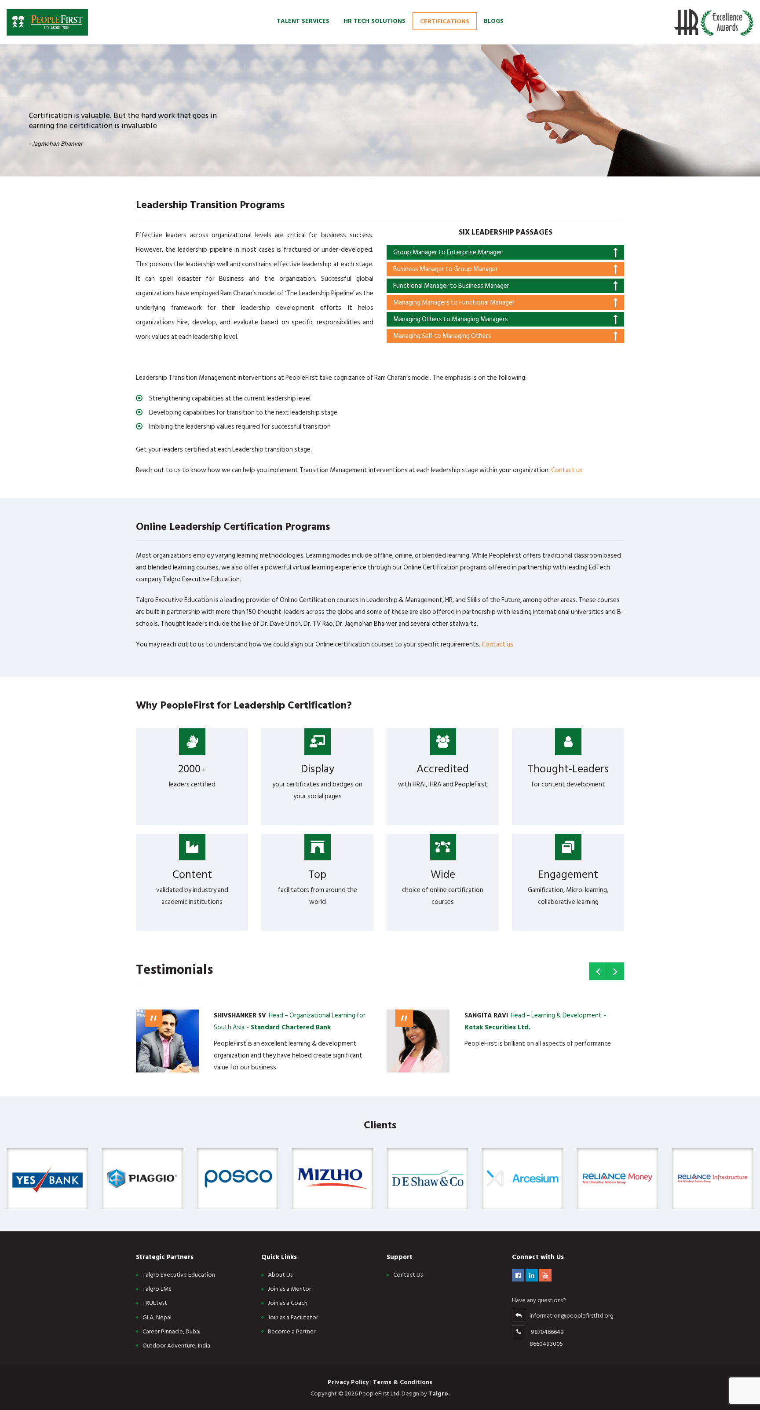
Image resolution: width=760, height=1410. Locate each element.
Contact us (567, 470)
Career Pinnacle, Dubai (171, 1331)
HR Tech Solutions (374, 20)
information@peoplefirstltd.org (572, 1316)
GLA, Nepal (157, 1317)
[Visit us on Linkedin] (532, 1275)
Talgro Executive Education (178, 1275)
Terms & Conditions (402, 1382)
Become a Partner (291, 1331)
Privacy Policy (349, 1382)
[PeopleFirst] (47, 21)
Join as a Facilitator (293, 1317)
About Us (280, 1275)
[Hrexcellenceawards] (713, 21)
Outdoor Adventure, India (176, 1345)
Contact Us (408, 1275)
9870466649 (547, 1332)
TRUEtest (154, 1303)
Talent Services (303, 20)
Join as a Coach (287, 1303)
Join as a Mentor (289, 1289)
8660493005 (546, 1344)
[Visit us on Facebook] (519, 1275)
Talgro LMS (157, 1289)
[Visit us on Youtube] (545, 1275)
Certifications (444, 21)
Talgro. (439, 1393)
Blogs (494, 20)
